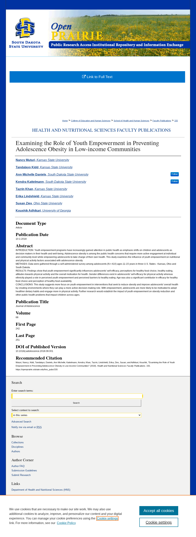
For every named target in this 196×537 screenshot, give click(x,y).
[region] (98, 516)
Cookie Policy (66, 523)
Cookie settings (107, 518)
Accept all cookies (159, 511)
